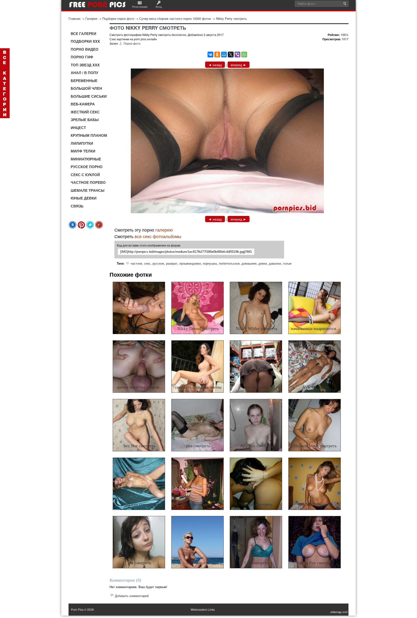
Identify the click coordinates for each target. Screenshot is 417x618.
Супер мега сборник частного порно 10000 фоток (175, 18)
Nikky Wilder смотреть (257, 328)
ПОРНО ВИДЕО (84, 49)
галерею (164, 230)
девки (262, 263)
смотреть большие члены (198, 387)
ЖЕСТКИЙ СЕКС (85, 112)
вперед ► (238, 64)
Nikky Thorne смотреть (139, 328)
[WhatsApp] (244, 54)
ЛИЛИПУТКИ (82, 143)
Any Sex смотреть (256, 445)
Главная (74, 18)
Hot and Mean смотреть (315, 445)
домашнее (249, 263)
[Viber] (237, 54)
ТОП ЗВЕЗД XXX (85, 65)
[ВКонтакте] (210, 54)
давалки (275, 263)
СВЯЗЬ (77, 206)
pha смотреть (198, 445)
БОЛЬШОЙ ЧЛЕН (86, 88)
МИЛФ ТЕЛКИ (83, 151)
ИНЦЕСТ (78, 127)
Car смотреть (256, 562)
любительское (229, 263)
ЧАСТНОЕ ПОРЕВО (88, 182)
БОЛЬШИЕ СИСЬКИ (89, 96)
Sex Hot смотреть (139, 445)
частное (136, 263)
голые (287, 263)
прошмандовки (190, 263)
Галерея (91, 18)
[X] (231, 54)
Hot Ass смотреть (256, 504)
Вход (159, 6)
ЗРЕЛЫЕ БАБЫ (85, 119)
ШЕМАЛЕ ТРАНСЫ (87, 190)
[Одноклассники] (217, 54)
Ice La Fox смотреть (315, 562)
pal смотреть (139, 562)
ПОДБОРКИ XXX (85, 41)
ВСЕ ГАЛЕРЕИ (83, 33)
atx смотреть (256, 387)
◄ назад (215, 64)
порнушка (210, 263)
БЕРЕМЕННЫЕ (84, 80)
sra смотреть (198, 562)
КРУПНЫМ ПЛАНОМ (89, 135)
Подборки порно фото (118, 18)
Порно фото (132, 43)
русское (158, 263)
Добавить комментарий (132, 595)
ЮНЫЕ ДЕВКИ (84, 198)
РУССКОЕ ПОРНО (87, 166)
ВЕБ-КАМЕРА (83, 104)
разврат (171, 263)
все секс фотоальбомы (158, 236)
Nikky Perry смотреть (231, 18)
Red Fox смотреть (139, 504)
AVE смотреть (315, 387)
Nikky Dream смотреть (198, 328)
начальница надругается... (315, 328)
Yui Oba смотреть (198, 504)
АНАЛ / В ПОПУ (84, 72)
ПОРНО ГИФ (82, 57)
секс (147, 263)
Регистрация (139, 6)
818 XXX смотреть (315, 504)
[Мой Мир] (224, 54)
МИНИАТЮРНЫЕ (86, 159)
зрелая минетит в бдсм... (139, 387)
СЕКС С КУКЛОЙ (85, 174)
